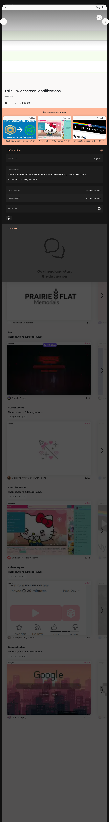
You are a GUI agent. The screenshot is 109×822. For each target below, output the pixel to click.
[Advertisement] (11, 411)
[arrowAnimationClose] (3, 21)
